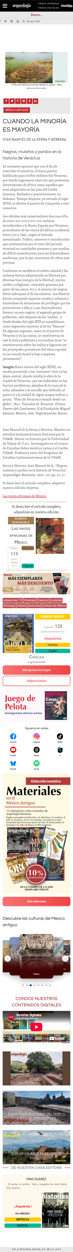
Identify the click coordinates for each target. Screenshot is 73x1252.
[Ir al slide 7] (46, 985)
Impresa (28, 548)
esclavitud (34, 605)
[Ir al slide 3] (31, 985)
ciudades (56, 600)
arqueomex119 (12, 600)
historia (21, 605)
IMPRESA (22, 1219)
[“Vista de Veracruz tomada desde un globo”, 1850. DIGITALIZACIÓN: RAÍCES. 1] (36, 67)
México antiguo (16, 110)
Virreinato (30, 600)
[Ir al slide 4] (34, 985)
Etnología (9, 605)
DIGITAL (22, 1225)
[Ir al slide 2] (27, 985)
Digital (28, 566)
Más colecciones (36, 901)
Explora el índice (36, 681)
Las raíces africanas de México (24, 495)
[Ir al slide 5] (38, 985)
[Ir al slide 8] (50, 985)
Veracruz (43, 600)
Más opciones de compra (37, 670)
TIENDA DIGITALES (48, 8)
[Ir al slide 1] (23, 985)
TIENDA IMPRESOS (48, 4)
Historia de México (54, 605)
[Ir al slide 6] (42, 985)
